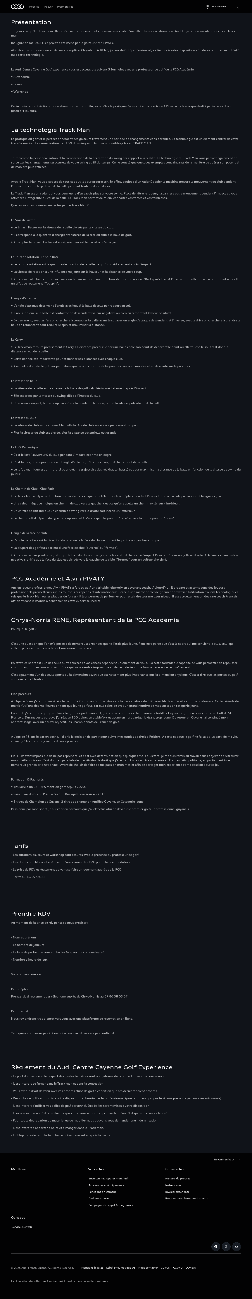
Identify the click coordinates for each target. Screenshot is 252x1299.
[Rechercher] (236, 6)
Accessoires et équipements (106, 1185)
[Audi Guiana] (17, 6)
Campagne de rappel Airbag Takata (111, 1205)
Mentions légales (92, 1267)
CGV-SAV (191, 1267)
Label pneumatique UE (120, 1267)
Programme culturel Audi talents (186, 1198)
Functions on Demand (103, 1191)
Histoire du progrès (177, 1178)
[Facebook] (215, 1246)
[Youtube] (236, 1246)
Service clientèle (22, 1226)
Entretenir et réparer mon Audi (108, 1178)
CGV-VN (165, 1267)
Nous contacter (148, 1267)
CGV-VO (178, 1267)
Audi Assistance (99, 1198)
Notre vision (173, 1185)
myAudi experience (177, 1191)
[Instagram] (226, 1246)
